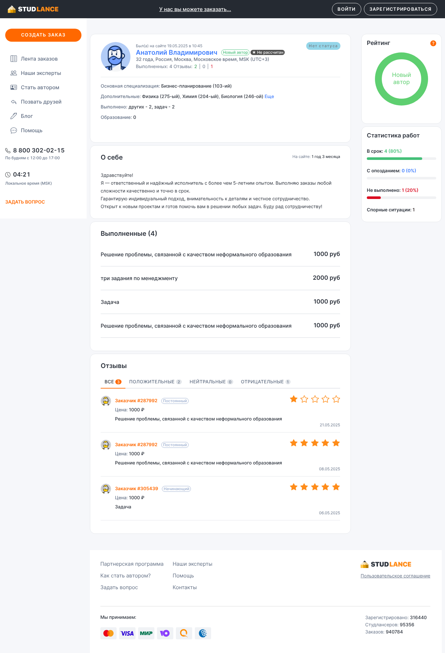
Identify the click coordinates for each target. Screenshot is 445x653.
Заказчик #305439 (136, 488)
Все (112, 382)
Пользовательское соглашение (395, 576)
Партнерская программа (132, 564)
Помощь (32, 130)
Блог (27, 116)
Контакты (185, 587)
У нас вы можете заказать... (195, 9)
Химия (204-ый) (200, 96)
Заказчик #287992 (136, 401)
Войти (346, 9)
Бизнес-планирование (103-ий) (196, 86)
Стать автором (40, 87)
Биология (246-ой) (242, 96)
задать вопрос (25, 202)
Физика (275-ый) (161, 96)
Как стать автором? (125, 575)
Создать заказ (43, 35)
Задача (123, 507)
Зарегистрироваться (400, 9)
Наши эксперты (41, 73)
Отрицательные (265, 382)
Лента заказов (39, 58)
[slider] (315, 399)
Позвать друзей (41, 101)
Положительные (154, 382)
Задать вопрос (119, 587)
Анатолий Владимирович (176, 52)
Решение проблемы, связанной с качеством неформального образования (198, 419)
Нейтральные (211, 382)
